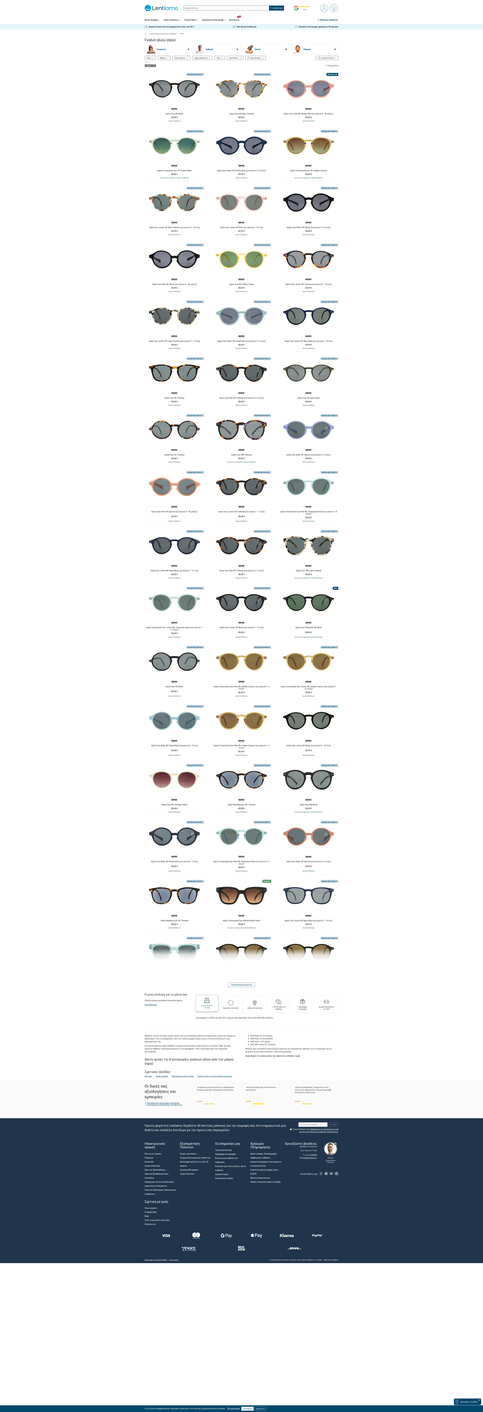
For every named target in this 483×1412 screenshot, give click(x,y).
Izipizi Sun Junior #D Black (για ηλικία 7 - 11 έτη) (241, 627)
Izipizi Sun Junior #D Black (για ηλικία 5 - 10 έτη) (309, 745)
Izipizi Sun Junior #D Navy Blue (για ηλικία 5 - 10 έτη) (309, 341)
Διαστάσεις (234, 58)
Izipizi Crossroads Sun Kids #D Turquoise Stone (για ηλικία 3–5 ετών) (308, 513)
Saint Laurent (162, 1076)
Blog (147, 1216)
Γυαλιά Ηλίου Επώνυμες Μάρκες (163, 33)
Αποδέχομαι (247, 1408)
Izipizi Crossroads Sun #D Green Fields (174, 171)
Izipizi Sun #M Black (308, 805)
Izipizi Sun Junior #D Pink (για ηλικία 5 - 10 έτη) (241, 227)
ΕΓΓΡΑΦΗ (333, 1124)
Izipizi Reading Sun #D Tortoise (241, 805)
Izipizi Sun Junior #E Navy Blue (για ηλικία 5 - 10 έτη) (308, 921)
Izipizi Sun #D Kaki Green (308, 398)
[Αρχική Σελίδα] (146, 33)
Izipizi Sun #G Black (174, 687)
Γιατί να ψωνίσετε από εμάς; (157, 1220)
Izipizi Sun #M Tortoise (241, 455)
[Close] (479, 1400)
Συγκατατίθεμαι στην (315, 1130)
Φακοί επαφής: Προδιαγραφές (263, 1153)
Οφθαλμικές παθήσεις (260, 1157)
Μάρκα (163, 58)
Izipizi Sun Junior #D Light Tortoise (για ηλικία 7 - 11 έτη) (174, 341)
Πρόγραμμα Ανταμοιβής (225, 1154)
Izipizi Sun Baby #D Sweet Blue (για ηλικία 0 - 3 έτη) (174, 745)
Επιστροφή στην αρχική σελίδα (156, 1260)
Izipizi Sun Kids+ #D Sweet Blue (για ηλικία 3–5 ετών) (241, 341)
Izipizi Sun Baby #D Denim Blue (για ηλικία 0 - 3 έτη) (174, 861)
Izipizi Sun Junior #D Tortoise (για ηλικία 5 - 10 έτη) (308, 284)
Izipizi (148, 66)
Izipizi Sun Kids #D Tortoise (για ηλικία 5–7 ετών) (241, 571)
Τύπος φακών (180, 58)
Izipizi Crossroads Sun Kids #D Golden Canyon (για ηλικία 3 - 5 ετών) (241, 688)
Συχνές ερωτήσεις (188, 1153)
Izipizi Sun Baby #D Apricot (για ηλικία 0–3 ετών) (308, 861)
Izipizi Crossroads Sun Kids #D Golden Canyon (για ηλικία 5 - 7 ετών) (241, 746)
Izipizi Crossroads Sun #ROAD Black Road (241, 921)
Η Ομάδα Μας (151, 1212)
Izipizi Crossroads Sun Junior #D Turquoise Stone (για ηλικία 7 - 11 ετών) (174, 628)
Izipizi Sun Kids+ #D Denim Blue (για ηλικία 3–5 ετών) (241, 171)
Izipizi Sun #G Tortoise (174, 455)
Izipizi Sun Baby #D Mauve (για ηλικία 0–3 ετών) (308, 455)
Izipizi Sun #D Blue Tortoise (241, 114)
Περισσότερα (233, 1408)
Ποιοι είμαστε (151, 1208)
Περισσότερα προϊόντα (241, 984)
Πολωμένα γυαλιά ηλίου (183, 1076)
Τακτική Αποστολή (223, 1150)
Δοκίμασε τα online (468, 1401)
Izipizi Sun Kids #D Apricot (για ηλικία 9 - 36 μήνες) (174, 512)
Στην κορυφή (173, 1260)
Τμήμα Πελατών (187, 1173)
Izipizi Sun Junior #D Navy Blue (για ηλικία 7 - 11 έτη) (174, 571)
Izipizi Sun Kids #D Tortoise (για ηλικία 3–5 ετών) (241, 398)
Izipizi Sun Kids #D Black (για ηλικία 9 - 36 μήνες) (174, 284)
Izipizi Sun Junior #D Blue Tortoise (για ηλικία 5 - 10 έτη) (174, 227)
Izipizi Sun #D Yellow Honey (241, 284)
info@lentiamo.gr (309, 1158)
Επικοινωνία (150, 1224)
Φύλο (149, 58)
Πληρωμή (149, 1157)
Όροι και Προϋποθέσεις (155, 1169)
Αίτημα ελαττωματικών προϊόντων (195, 1157)
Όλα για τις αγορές (153, 1153)
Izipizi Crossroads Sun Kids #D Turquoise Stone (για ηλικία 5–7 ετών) (241, 862)
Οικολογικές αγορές (224, 1178)
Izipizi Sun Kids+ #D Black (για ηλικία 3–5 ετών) (308, 227)
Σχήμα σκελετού (201, 58)
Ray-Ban (148, 1076)
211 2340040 (311, 1155)
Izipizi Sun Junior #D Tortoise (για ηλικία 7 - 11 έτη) (241, 512)
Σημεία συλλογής (152, 1165)
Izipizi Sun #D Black (174, 114)
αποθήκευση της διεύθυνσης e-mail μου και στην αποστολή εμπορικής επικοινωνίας (318, 1130)
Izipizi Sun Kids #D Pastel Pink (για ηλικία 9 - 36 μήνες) (308, 114)
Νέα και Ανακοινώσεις (260, 1177)
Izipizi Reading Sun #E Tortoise (174, 921)
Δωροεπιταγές (221, 1174)
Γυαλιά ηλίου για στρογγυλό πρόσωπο (214, 1076)
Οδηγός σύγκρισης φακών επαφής (265, 1181)
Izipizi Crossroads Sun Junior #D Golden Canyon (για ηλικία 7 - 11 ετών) (309, 688)
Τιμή (218, 58)
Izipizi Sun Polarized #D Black (308, 627)
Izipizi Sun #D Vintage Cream (174, 805)
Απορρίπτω (260, 1408)
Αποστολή (149, 1161)
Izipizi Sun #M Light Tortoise (308, 571)
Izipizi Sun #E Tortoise (174, 398)
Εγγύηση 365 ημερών (189, 1169)
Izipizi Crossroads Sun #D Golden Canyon (308, 171)
